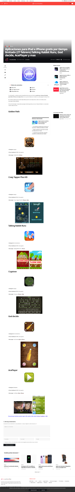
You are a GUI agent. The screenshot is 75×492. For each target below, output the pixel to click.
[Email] (58, 59)
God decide (33, 89)
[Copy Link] (59, 59)
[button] (6, 3)
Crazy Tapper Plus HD (15, 89)
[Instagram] (67, 1)
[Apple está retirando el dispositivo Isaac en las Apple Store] (63, 459)
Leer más (43, 490)
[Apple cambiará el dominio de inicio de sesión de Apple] (56, 83)
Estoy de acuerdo (34, 490)
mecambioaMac (13, 59)
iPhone (11, 46)
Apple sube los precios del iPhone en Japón (46, 467)
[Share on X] (56, 59)
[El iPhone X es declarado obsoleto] (11, 459)
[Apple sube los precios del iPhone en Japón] (46, 459)
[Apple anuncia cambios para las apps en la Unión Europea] (35, 122)
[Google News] (66, 1)
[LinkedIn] (68, 1)
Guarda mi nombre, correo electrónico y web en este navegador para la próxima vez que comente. (21, 442)
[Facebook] (62, 1)
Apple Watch (62, 118)
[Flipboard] (70, 1)
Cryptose (33, 87)
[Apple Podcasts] (72, 1)
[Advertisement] (37, 14)
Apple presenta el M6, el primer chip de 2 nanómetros (65, 76)
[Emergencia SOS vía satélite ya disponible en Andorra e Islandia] (28, 459)
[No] (73, 489)
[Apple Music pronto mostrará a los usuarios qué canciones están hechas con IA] (56, 89)
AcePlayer (33, 91)
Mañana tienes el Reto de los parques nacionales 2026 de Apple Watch (65, 116)
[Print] (61, 59)
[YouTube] (64, 1)
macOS (61, 79)
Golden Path (13, 87)
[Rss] (73, 1)
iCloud (61, 85)
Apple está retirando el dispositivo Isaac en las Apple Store (63, 467)
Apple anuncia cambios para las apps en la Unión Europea (43, 122)
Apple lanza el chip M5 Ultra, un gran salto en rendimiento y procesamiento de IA (65, 69)
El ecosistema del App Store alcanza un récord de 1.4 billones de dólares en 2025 (40, 127)
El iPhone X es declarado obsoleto (11, 466)
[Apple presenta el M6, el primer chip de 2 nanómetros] (56, 77)
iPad (7, 46)
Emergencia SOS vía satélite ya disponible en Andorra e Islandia (28, 467)
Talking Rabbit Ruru (15, 91)
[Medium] (69, 1)
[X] (63, 1)
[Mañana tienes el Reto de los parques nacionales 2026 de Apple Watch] (56, 116)
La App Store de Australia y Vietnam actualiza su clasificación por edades (39, 133)
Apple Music (62, 93)
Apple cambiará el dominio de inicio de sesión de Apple (64, 83)
